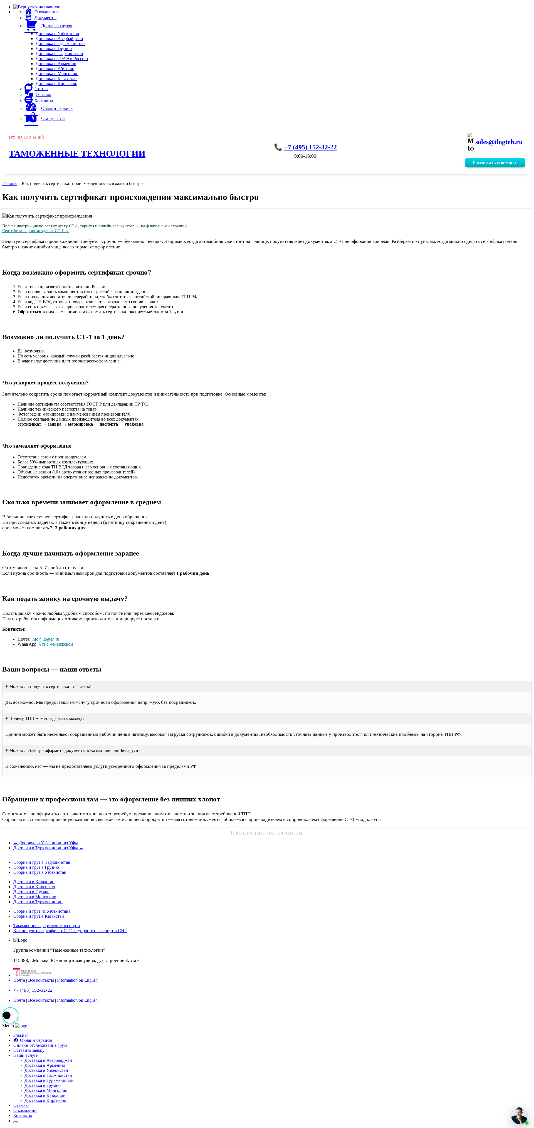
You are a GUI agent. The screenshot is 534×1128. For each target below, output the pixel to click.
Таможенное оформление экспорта (46, 925)
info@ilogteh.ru (45, 639)
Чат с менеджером (56, 644)
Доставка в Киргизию (56, 83)
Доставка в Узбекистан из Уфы (45, 842)
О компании (25, 1110)
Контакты (22, 1115)
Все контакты (41, 980)
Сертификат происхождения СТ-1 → (35, 230)
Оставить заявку (28, 1050)
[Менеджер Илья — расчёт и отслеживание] (519, 1115)
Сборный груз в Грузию (36, 867)
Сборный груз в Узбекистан (39, 872)
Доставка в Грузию (54, 48)
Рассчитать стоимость (495, 162)
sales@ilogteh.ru (499, 141)
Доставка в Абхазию (55, 68)
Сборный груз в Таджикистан (41, 862)
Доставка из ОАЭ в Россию (62, 58)
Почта (19, 980)
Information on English (77, 980)
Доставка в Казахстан (56, 78)
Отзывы (21, 1105)
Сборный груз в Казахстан (38, 916)
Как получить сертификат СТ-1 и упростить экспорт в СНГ (70, 930)
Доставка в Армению (56, 63)
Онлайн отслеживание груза (40, 1045)
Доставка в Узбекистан (57, 33)
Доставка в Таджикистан (59, 53)
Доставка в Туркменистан (60, 43)
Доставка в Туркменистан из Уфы (48, 847)
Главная (9, 183)
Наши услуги (26, 1055)
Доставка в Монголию (57, 73)
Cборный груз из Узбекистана (41, 911)
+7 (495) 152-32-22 (310, 147)
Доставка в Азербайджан (59, 38)
